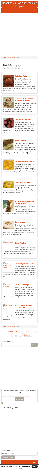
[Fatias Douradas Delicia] (8, 164)
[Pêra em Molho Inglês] (8, 123)
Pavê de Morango (22, 284)
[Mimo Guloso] (8, 145)
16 (20, 335)
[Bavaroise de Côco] (8, 184)
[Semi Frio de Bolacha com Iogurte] (8, 309)
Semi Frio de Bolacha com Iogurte (23, 306)
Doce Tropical (20, 243)
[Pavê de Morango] (8, 289)
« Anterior (10, 332)
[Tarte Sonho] (8, 225)
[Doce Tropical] (8, 245)
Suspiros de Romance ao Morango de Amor (25, 100)
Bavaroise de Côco (22, 182)
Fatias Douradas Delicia (24, 161)
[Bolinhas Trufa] (8, 80)
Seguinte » (27, 335)
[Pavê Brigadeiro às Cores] (8, 267)
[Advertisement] (19, 33)
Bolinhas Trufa (21, 76)
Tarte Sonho (20, 222)
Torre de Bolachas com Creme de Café (24, 202)
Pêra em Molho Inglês (23, 120)
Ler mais (19, 469)
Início (4, 57)
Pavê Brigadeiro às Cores (25, 264)
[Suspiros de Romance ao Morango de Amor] (8, 102)
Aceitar (35, 466)
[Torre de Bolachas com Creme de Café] (8, 205)
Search (34, 345)
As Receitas (11, 57)
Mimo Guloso (20, 140)
